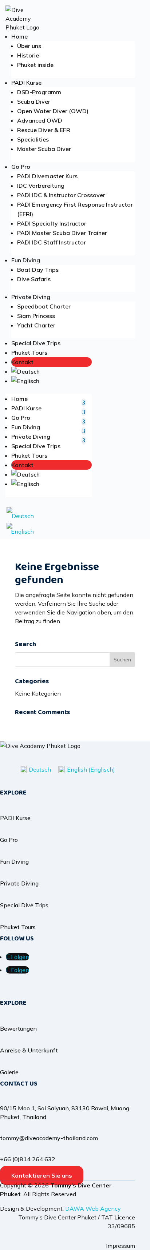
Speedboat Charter (44, 306)
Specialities (33, 139)
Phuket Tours (29, 352)
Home (19, 36)
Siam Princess (36, 315)
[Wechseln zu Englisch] (51, 381)
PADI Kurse (26, 82)
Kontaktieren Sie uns (41, 1175)
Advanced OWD (39, 120)
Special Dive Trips (35, 343)
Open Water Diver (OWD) (52, 111)
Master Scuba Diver (44, 148)
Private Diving (30, 296)
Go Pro (20, 166)
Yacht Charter (36, 325)
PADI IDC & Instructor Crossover (61, 195)
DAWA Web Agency (93, 1208)
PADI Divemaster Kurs (47, 176)
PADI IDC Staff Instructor (51, 242)
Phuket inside (35, 64)
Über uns (29, 45)
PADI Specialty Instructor (51, 223)
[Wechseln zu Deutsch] (20, 513)
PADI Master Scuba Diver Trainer (62, 232)
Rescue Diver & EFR (43, 130)
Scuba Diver (33, 101)
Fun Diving (25, 260)
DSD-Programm (39, 92)
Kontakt (22, 362)
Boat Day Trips (38, 269)
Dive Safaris (34, 279)
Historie (28, 55)
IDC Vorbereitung (40, 185)
